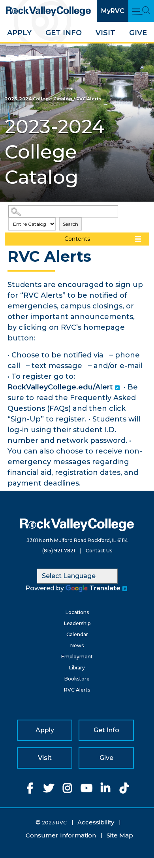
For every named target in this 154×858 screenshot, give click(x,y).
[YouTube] (86, 790)
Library (77, 668)
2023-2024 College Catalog (38, 99)
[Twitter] (48, 790)
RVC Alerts (77, 690)
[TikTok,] (124, 790)
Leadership (77, 623)
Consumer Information (61, 835)
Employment (77, 657)
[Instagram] (67, 790)
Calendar (77, 634)
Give (138, 32)
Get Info (63, 32)
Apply (19, 32)
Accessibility (95, 822)
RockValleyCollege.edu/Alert (60, 387)
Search (70, 224)
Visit (105, 32)
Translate (104, 588)
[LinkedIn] (105, 790)
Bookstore (77, 679)
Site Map (120, 835)
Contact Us (99, 551)
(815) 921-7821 (58, 551)
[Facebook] (29, 790)
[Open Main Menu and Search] (141, 11)
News (77, 645)
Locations (77, 612)
